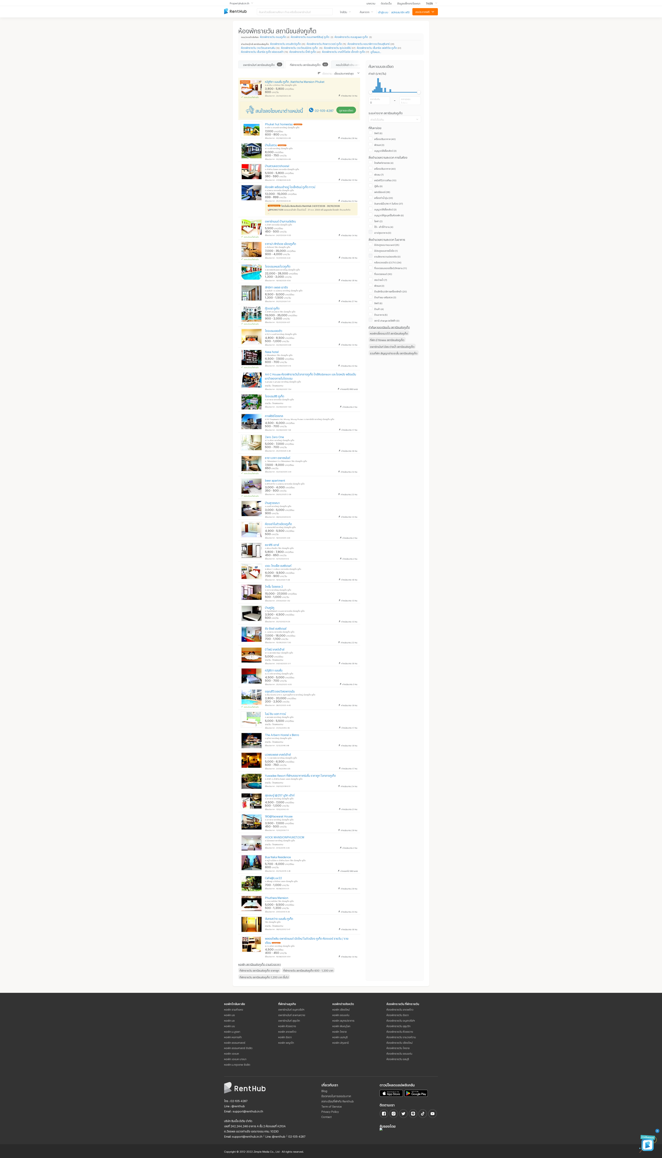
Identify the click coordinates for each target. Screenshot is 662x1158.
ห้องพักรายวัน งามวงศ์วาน (401, 1037)
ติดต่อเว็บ (386, 3)
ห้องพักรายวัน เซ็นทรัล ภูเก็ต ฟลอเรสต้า (262, 51)
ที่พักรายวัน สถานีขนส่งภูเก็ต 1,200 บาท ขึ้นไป (264, 977)
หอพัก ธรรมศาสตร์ (234, 1042)
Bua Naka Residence (278, 856)
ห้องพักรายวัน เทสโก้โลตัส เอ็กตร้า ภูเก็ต (343, 51)
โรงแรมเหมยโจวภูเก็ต (277, 266)
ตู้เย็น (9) (378, 186)
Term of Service (331, 1106)
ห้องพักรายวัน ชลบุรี (398, 1059)
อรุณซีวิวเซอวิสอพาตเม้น (280, 691)
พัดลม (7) (379, 174)
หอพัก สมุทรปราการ (343, 1020)
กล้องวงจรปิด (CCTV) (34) (387, 262)
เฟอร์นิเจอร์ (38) (382, 191)
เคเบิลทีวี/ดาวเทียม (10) (385, 180)
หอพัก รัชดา (285, 1037)
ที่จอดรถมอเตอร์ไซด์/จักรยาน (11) (390, 268)
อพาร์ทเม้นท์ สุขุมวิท (289, 1020)
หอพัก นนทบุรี (340, 1037)
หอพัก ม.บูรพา (232, 1031)
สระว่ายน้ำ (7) (380, 279)
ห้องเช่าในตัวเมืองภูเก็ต (278, 523)
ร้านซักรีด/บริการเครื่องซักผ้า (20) (390, 291)
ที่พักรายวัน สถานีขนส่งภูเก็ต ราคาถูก (259, 970)
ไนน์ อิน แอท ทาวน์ (275, 713)
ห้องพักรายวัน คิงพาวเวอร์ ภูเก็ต (324, 43)
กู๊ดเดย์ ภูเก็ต (272, 308)
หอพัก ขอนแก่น (340, 1015)
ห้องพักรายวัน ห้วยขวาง (400, 1031)
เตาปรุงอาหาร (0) (382, 232)
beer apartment (275, 480)
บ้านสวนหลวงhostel (277, 165)
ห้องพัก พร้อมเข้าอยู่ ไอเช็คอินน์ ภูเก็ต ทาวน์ (290, 186)
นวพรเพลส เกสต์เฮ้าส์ (278, 754)
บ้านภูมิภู (269, 607)
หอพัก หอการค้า (233, 1037)
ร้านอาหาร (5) (381, 314)
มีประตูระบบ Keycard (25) (386, 244)
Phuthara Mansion (276, 897)
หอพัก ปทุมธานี (340, 1042)
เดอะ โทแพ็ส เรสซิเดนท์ (278, 565)
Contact (326, 1116)
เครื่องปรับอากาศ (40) (385, 138)
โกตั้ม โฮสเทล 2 (274, 586)
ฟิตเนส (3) (379, 144)
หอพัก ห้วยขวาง (287, 1026)
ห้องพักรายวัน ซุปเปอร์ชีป (337, 47)
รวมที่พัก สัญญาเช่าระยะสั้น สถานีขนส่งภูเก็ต (393, 353)
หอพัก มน (229, 1026)
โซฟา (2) (378, 221)
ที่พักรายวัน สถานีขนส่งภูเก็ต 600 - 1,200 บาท (308, 970)
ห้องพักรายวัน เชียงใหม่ (400, 1042)
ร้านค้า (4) (379, 308)
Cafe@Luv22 (273, 877)
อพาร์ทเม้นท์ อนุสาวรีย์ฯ (291, 1009)
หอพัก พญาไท (286, 1042)
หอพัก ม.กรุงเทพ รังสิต (237, 1064)
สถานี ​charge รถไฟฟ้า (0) (386, 320)
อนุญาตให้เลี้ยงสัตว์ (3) (385, 150)
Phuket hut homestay (279, 124)
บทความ (371, 3)
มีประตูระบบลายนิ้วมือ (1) (386, 250)
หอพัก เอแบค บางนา (235, 1059)
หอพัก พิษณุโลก (341, 1026)
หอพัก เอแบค (231, 1053)
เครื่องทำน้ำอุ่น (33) (383, 197)
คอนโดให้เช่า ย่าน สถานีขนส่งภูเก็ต (354, 64)
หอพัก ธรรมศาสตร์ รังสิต (238, 1047)
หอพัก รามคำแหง (233, 1009)
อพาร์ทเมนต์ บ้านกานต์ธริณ (280, 221)
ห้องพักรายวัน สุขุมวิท (398, 1026)
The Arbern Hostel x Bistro (282, 734)
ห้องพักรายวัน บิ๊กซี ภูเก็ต (302, 51)
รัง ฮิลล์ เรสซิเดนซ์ (275, 628)
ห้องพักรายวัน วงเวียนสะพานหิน (258, 47)
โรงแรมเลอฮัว (273, 330)
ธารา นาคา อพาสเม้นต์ (277, 457)
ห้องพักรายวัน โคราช (398, 1047)
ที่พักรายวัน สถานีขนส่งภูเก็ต (305, 64)
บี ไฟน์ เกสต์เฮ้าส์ (274, 649)
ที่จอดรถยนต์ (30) (383, 273)
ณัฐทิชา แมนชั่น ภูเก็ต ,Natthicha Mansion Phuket (294, 81)
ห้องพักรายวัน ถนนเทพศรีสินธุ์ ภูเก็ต (310, 36)
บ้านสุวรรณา (272, 502)
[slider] (371, 92)
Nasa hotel (272, 351)
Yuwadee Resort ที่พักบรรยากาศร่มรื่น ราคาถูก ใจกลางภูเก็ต (300, 775)
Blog (324, 1090)
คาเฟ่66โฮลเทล (274, 415)
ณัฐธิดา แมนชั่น (273, 670)
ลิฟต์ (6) (378, 133)
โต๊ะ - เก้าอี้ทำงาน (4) (383, 226)
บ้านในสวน (271, 144)
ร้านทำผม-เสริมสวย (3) (385, 297)
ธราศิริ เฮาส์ (272, 544)
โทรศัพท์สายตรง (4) (383, 162)
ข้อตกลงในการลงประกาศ (336, 1095)
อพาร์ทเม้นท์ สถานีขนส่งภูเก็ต (259, 64)
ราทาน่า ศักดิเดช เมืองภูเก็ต (280, 243)
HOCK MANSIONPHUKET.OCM (284, 837)
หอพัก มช (229, 1015)
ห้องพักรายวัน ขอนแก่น (399, 1053)
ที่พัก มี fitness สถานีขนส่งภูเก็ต (387, 339)
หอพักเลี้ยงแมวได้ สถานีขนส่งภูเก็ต (389, 333)
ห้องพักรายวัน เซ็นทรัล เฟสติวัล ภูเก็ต (377, 47)
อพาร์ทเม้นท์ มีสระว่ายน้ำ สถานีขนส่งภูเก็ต (392, 346)
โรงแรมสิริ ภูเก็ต (274, 396)
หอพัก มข (229, 1020)
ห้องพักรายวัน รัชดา (398, 1015)
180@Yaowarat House (279, 816)
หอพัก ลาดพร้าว (287, 1031)
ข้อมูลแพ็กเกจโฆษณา (408, 3)
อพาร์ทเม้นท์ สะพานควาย (291, 1015)
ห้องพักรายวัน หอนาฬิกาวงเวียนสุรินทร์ (369, 43)
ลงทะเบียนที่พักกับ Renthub (337, 1101)
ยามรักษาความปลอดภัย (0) (387, 256)
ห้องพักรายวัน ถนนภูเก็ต (273, 36)
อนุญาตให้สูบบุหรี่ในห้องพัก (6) (389, 215)
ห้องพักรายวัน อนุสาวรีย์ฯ (401, 1020)
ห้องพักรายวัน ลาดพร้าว (400, 1009)
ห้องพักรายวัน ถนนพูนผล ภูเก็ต (352, 36)
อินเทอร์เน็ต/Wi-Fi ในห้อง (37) (388, 203)
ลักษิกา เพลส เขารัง (276, 287)
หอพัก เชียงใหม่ (341, 1009)
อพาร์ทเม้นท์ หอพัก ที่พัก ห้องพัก (240, 11)
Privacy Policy (330, 1111)
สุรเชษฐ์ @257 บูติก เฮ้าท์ (279, 795)
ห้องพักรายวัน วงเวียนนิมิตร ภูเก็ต (299, 47)
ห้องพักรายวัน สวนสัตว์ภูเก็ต (285, 43)
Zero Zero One (274, 436)
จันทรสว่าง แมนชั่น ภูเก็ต (279, 918)
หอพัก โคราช (339, 1031)
